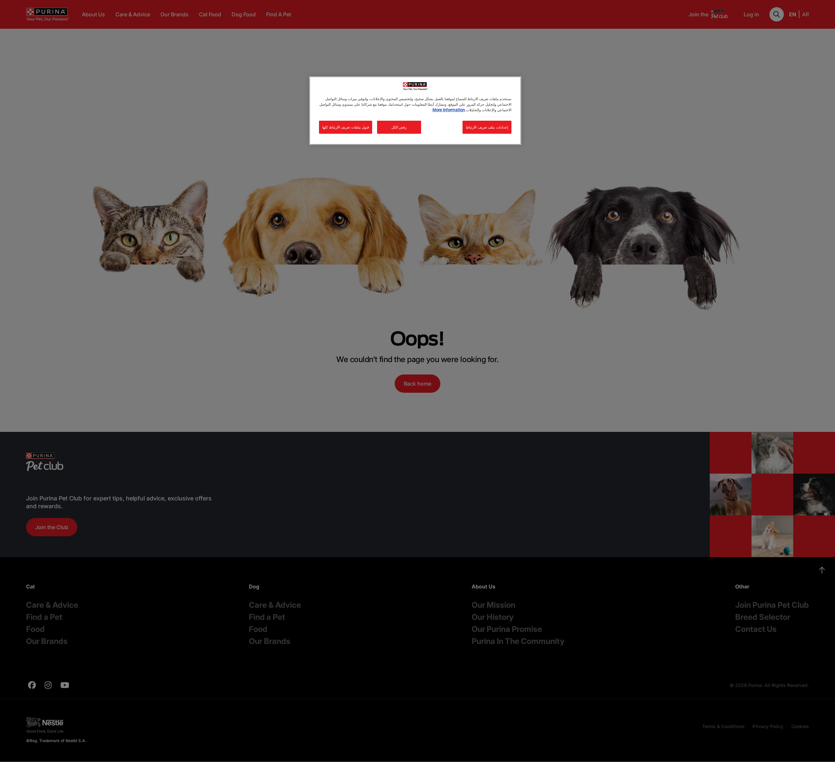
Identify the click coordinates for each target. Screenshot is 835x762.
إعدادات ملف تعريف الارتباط (487, 127)
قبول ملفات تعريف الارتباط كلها (345, 127)
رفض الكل (399, 127)
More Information (449, 110)
